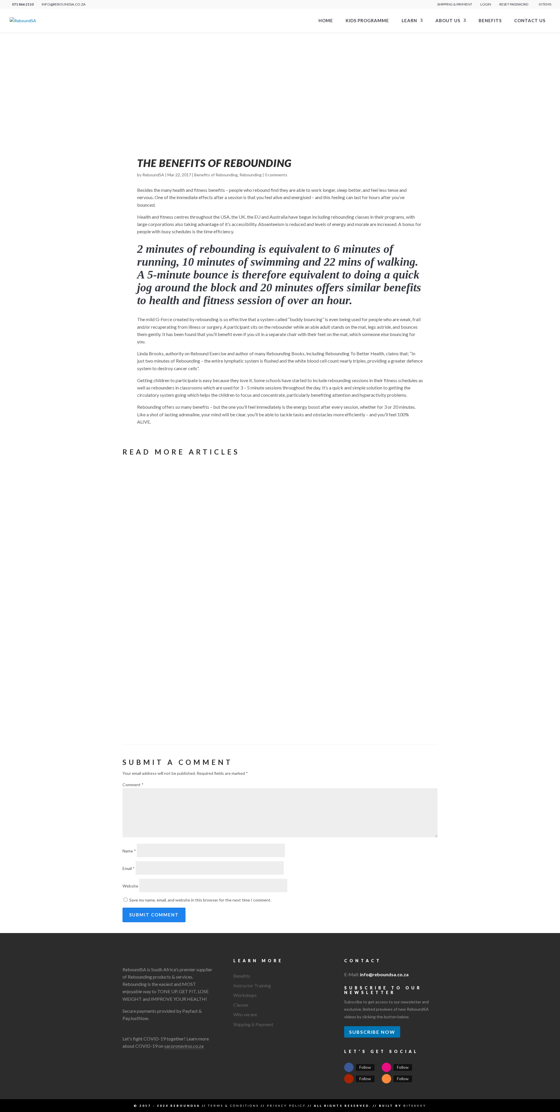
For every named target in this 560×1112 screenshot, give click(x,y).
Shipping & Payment (454, 4)
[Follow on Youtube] (349, 1078)
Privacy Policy (286, 1105)
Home (325, 20)
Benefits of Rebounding (216, 174)
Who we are (245, 1014)
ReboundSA (153, 174)
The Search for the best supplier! (210, 649)
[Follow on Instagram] (386, 1067)
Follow (365, 1067)
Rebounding (250, 174)
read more (147, 530)
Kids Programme (367, 20)
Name (129, 850)
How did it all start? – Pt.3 (195, 568)
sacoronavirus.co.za (184, 1046)
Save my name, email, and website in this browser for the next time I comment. (200, 899)
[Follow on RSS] (386, 1078)
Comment (133, 784)
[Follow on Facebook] (349, 1067)
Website (130, 885)
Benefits (490, 20)
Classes (241, 1004)
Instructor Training (252, 985)
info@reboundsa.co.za (384, 974)
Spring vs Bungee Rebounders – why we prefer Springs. (259, 487)
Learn (409, 20)
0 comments (276, 174)
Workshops (245, 995)
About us (447, 20)
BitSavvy (414, 1105)
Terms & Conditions (233, 1105)
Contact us (529, 20)
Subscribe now (372, 1032)
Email (129, 868)
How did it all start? (201, 577)
